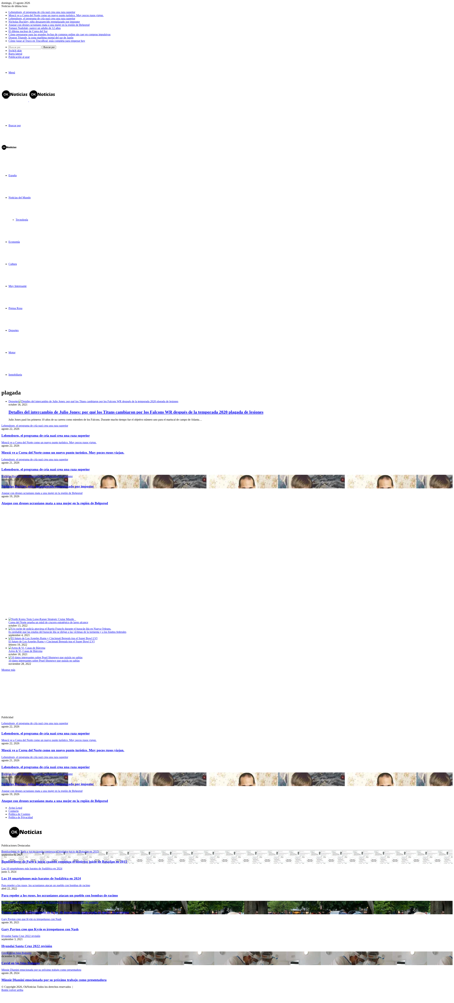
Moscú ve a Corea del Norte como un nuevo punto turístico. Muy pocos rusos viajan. (56, 15)
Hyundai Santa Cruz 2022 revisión (26, 946)
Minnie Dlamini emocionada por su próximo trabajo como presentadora (54, 980)
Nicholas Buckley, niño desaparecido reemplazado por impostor (44, 21)
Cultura (13, 263)
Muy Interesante (18, 286)
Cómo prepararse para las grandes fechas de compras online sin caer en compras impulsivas (59, 34)
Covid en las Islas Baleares (20, 963)
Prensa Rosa (15, 308)
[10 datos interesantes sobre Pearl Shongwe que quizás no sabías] (45, 657)
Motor (12, 352)
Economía (14, 241)
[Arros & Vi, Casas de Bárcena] (27, 647)
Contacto (14, 810)
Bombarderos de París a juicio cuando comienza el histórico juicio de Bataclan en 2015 (64, 861)
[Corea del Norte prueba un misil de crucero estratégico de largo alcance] (42, 619)
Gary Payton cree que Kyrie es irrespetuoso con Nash (40, 929)
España (13, 175)
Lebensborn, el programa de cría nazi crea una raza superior (42, 12)
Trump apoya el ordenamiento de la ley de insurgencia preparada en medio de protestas (65, 912)
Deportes (14, 330)
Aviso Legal (15, 807)
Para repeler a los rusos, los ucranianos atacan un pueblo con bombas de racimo (59, 895)
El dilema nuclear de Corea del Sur (28, 31)
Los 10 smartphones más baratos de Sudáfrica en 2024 (41, 878)
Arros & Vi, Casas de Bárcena (25, 651)
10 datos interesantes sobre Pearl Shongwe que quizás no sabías (44, 660)
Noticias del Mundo (20, 197)
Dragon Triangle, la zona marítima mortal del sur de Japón (41, 37)
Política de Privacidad (21, 817)
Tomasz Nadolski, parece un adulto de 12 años (35, 28)
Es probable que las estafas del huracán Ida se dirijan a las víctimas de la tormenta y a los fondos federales (67, 631)
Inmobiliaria (15, 374)
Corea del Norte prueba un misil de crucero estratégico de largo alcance (48, 622)
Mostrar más (8, 669)
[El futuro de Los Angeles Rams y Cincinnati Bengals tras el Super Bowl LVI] (53, 638)
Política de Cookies (19, 814)
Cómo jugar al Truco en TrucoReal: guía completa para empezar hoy (47, 40)
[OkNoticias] (28, 100)
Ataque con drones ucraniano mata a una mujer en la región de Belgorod (49, 24)
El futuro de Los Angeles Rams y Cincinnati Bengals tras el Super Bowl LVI (52, 641)
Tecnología (22, 219)
